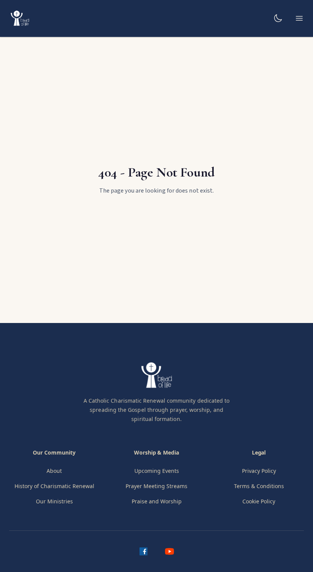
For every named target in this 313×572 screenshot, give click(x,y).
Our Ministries (54, 501)
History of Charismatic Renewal (54, 486)
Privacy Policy (259, 470)
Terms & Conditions (259, 486)
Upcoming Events (156, 470)
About (54, 470)
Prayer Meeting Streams (156, 486)
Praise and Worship (157, 501)
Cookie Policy (258, 501)
